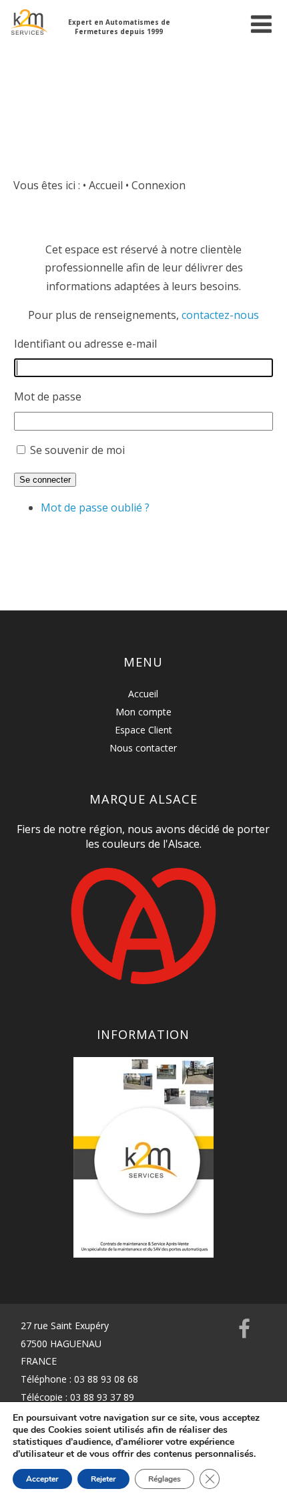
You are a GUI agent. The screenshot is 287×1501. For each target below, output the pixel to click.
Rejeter (103, 1479)
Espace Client (143, 729)
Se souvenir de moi (77, 450)
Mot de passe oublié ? (95, 507)
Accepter (42, 1479)
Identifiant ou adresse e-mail (85, 343)
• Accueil (103, 185)
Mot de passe (47, 396)
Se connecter (45, 480)
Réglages (164, 1479)
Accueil (143, 693)
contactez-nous (220, 315)
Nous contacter (143, 747)
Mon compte (143, 711)
